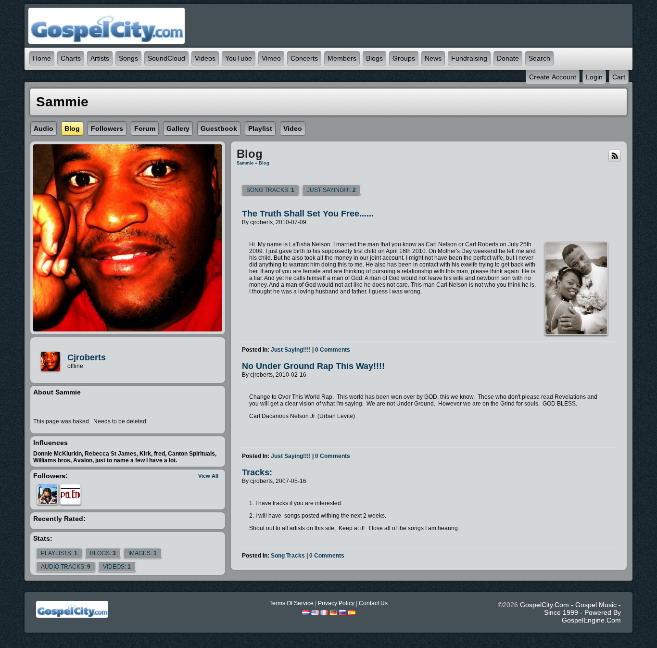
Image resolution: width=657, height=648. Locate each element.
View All (208, 476)
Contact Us (373, 603)
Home (42, 58)
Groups (403, 58)
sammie (245, 163)
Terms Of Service (291, 603)
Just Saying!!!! (291, 349)
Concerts (304, 58)
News (433, 58)
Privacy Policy (336, 603)
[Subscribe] (614, 155)
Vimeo (271, 58)
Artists (99, 58)
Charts (71, 58)
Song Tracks (288, 555)
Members (342, 58)
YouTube (238, 58)
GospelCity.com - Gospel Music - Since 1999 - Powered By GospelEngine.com (570, 612)
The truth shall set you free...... (308, 213)
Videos (205, 58)
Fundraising (469, 58)
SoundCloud (166, 58)
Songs (128, 58)
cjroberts (86, 357)
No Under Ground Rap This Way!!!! (313, 366)
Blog (264, 163)
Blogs (374, 58)
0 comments (332, 349)
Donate (508, 58)
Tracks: (257, 472)
